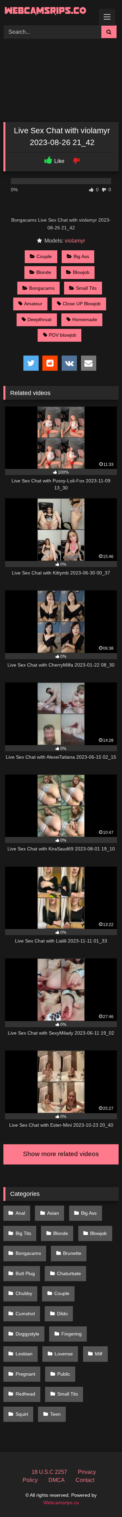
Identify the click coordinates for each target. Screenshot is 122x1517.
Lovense (64, 1353)
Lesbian (24, 1353)
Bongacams (42, 288)
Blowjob (81, 272)
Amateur (33, 303)
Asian (53, 1213)
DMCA (56, 1480)
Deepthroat (39, 319)
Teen (55, 1414)
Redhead (25, 1394)
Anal (20, 1213)
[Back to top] (101, 1497)
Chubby (24, 1293)
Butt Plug (25, 1273)
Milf (98, 1353)
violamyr (75, 241)
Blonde (43, 272)
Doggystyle (27, 1334)
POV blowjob (62, 335)
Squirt (22, 1414)
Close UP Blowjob (82, 303)
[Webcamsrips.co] (50, 11)
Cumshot (25, 1313)
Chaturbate (69, 1273)
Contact (85, 1480)
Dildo (62, 1313)
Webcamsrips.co (61, 1502)
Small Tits (86, 288)
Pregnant (25, 1374)
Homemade (84, 319)
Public (63, 1374)
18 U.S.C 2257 (49, 1472)
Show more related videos (61, 1153)
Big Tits (23, 1233)
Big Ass (81, 256)
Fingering (71, 1334)
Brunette (72, 1253)
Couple (44, 256)
